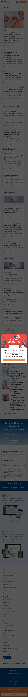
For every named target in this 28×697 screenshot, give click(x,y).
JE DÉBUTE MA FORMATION (14, 360)
